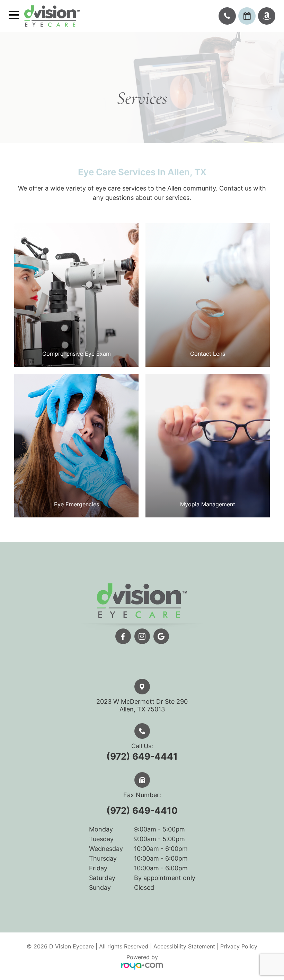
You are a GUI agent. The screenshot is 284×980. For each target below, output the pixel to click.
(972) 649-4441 (142, 756)
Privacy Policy (238, 946)
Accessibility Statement (184, 946)
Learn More (76, 315)
